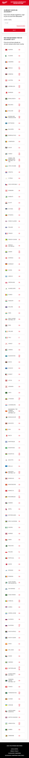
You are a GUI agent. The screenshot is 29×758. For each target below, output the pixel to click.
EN (19, 49)
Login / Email (8, 19)
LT (19, 399)
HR (19, 117)
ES (19, 147)
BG (19, 129)
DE (19, 80)
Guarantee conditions (14, 753)
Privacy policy (14, 751)
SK (19, 619)
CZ (19, 184)
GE (19, 257)
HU (19, 300)
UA (19, 705)
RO (19, 576)
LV (19, 380)
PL (19, 552)
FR (19, 110)
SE (19, 662)
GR (19, 276)
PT (19, 67)
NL (19, 111)
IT (19, 337)
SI (19, 626)
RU (19, 74)
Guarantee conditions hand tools (14, 755)
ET (19, 209)
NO (19, 533)
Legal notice (14, 749)
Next (14, 30)
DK (19, 190)
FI (19, 227)
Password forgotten (21, 25)
